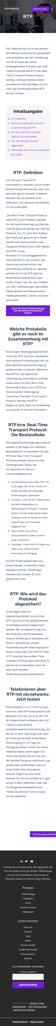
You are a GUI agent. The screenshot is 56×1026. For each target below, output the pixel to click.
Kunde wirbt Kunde (28, 949)
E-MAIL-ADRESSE (28, 972)
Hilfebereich (28, 911)
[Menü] (52, 9)
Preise (28, 903)
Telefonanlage (37, 791)
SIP (19, 255)
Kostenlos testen (40, 9)
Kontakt (28, 931)
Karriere (28, 958)
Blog (28, 936)
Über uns (28, 927)
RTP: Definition (18, 118)
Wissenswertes (28, 954)
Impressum (36, 1021)
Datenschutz (21, 1021)
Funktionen (28, 898)
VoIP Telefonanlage (37, 1006)
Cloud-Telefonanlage (35, 707)
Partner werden (28, 945)
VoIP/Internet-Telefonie (24, 1009)
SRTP (9, 656)
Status (28, 940)
